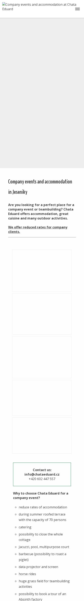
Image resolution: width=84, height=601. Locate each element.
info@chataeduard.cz (42, 474)
